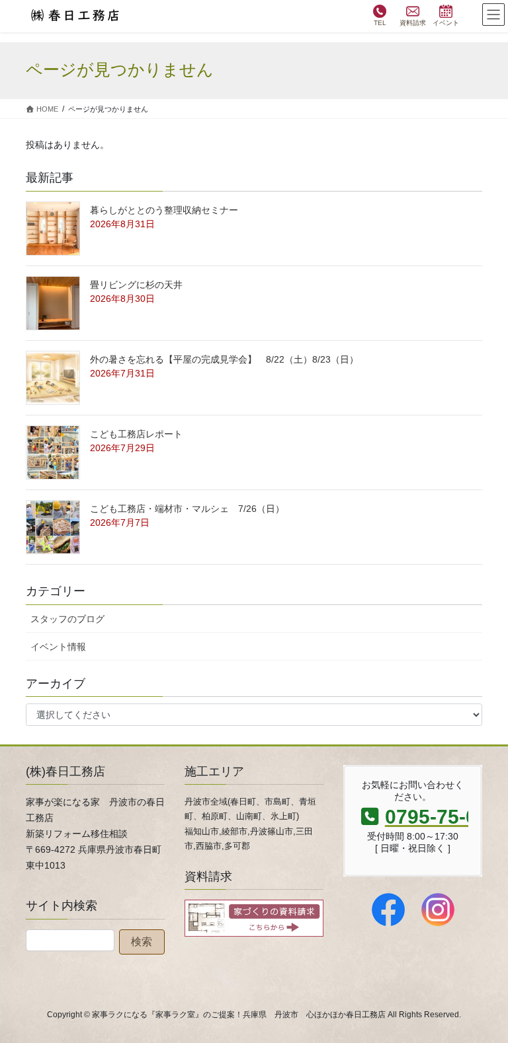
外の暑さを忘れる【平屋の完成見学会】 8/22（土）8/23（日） (224, 359)
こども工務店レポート (136, 434)
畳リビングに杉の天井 (136, 284)
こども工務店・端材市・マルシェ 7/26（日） (187, 508)
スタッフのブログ (67, 619)
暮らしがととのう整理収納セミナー (164, 210)
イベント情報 (58, 646)
